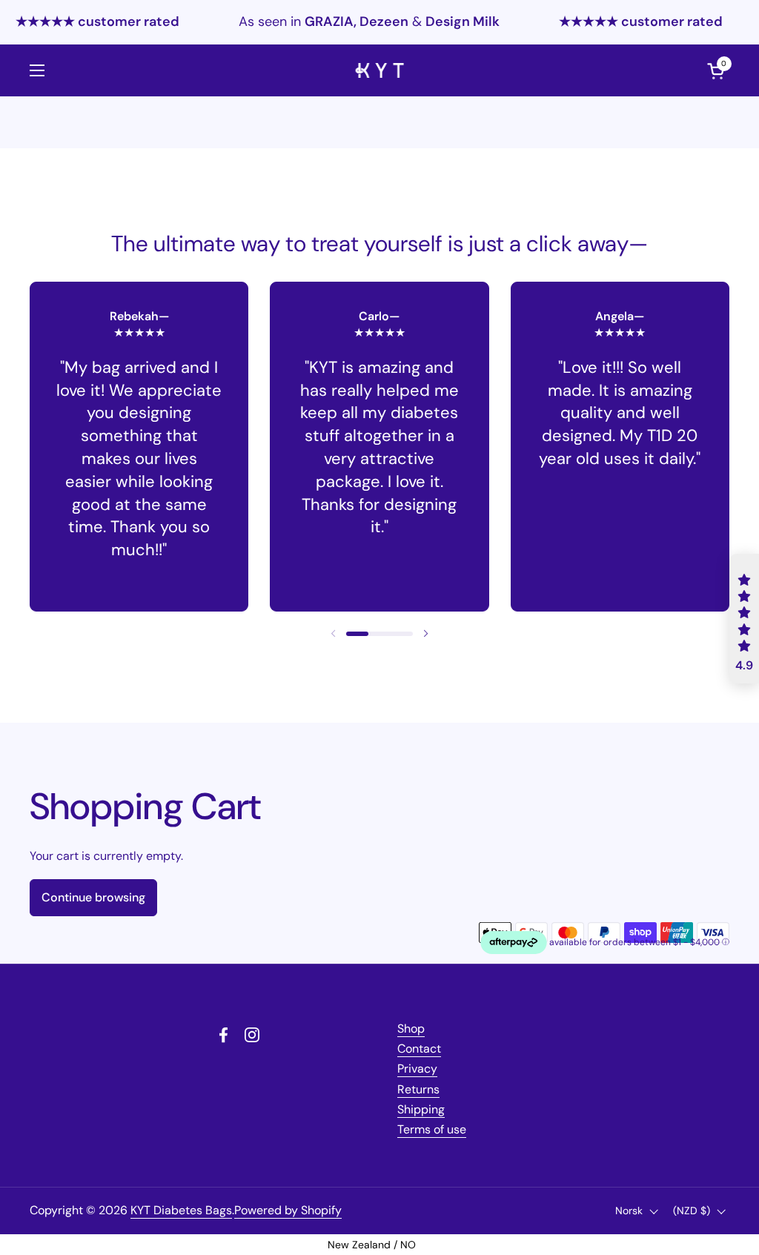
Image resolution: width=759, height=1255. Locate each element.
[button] (357, 634)
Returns (418, 1089)
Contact (419, 1048)
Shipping (421, 1109)
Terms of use (431, 1129)
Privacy (417, 1068)
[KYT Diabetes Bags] (380, 70)
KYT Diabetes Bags (181, 1210)
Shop (411, 1028)
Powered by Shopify (288, 1210)
